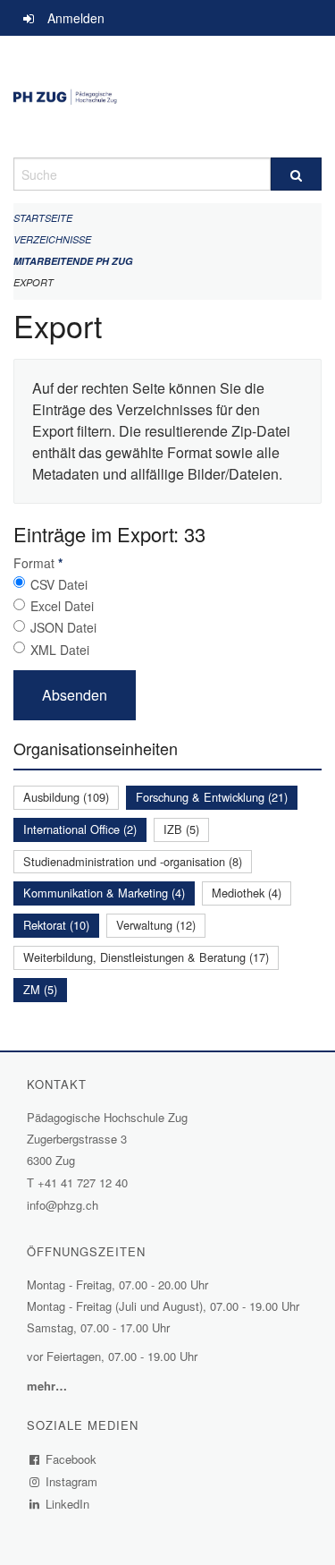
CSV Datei (59, 584)
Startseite (42, 218)
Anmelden (76, 18)
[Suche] (296, 174)
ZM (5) (40, 989)
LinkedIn (68, 1503)
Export (33, 282)
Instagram (72, 1481)
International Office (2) (80, 829)
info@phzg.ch (62, 1204)
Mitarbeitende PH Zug (73, 261)
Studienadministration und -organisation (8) (132, 861)
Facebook (71, 1458)
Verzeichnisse (52, 239)
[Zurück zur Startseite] (167, 97)
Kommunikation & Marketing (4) (104, 892)
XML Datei (59, 650)
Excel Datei (62, 606)
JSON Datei (63, 627)
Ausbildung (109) (66, 796)
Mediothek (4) (246, 892)
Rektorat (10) (56, 924)
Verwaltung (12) (156, 924)
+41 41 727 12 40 (83, 1182)
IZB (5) (181, 829)
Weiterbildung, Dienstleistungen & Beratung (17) (146, 956)
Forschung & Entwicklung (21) (212, 796)
